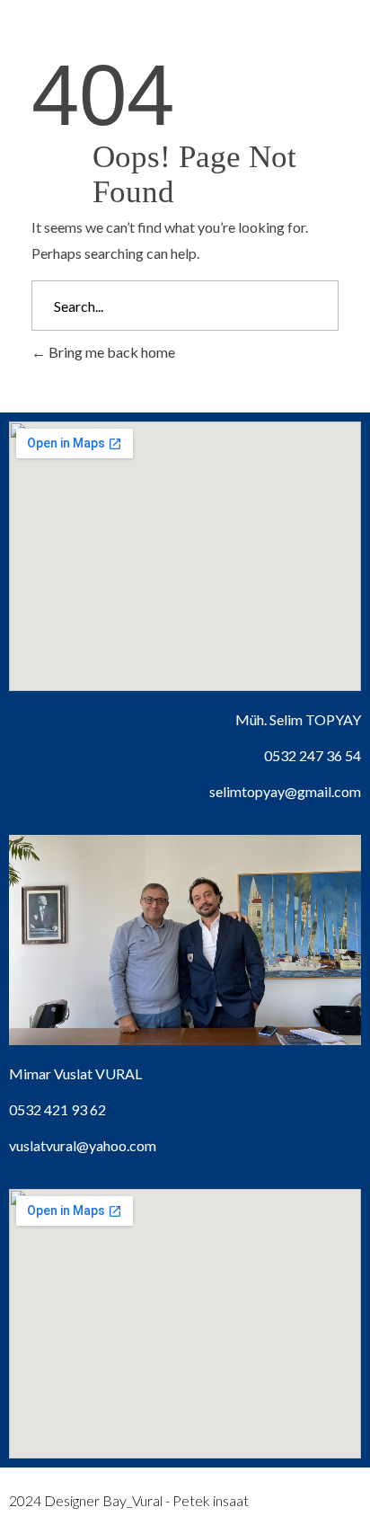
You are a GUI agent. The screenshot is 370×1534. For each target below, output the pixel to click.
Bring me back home (110, 351)
